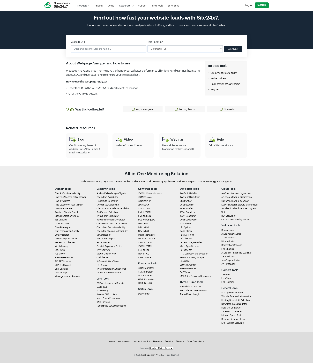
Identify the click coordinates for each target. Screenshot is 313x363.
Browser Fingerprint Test (233, 319)
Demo (111, 5)
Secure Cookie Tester (107, 253)
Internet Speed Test (231, 315)
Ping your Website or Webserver (70, 197)
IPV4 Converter (104, 250)
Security (169, 341)
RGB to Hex (143, 250)
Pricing (99, 5)
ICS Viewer (60, 253)
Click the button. (82, 93)
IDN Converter (145, 257)
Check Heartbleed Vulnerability (112, 223)
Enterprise (173, 5)
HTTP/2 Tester (103, 242)
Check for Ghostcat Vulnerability (112, 231)
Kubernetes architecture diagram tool (239, 204)
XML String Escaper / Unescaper (195, 276)
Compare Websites (64, 208)
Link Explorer (227, 282)
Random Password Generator (111, 219)
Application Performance (177, 181)
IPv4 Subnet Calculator (108, 212)
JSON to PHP (144, 201)
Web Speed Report (106, 238)
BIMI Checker (61, 268)
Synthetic (109, 181)
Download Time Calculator (234, 304)
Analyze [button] (233, 49)
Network (157, 181)
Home (112, 341)
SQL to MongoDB (146, 219)
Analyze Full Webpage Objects (111, 193)
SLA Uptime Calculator (232, 292)
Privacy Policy (124, 341)
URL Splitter (185, 227)
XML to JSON (144, 216)
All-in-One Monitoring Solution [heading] (156, 173)
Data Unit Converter (230, 307)
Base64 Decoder (188, 268)
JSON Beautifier (187, 212)
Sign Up (261, 5)
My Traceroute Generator (109, 272)
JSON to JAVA (145, 197)
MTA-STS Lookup (63, 265)
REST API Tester (187, 234)
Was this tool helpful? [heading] (89, 109)
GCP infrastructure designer (234, 201)
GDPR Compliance (195, 341)
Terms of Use (140, 341)
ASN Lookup (61, 272)
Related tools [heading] (217, 66)
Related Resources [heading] (80, 128)
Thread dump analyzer (190, 286)
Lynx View (226, 278)
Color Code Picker (188, 219)
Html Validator (228, 241)
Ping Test (215, 89)
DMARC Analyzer (63, 227)
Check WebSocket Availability (111, 227)
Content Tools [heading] (229, 270)
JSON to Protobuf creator (150, 193)
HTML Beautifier (146, 283)
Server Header (104, 234)
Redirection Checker (231, 245)
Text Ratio (226, 274)
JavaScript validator (230, 260)
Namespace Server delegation (111, 305)
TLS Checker (61, 219)
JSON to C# (143, 204)
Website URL (78, 41)
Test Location (155, 41)
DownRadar (144, 293)
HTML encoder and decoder (194, 253)
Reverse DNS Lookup (107, 294)
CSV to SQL (143, 231)
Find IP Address (218, 78)
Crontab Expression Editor (109, 246)
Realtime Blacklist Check (66, 212)
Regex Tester (227, 230)
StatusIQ (221, 181)
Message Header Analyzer (67, 276)
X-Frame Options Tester (108, 261)
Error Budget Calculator (232, 323)
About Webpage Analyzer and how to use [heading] (98, 63)
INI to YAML (143, 227)
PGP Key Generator (64, 257)
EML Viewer (60, 250)
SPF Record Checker (65, 242)
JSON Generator (188, 216)
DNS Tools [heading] (103, 278)
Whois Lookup (61, 246)
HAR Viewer (185, 223)
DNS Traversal (103, 302)
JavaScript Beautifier (190, 197)
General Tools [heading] (229, 288)
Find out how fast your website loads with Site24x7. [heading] (156, 18)
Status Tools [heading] (145, 289)
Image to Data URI (147, 234)
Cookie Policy (155, 341)
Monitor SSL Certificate (108, 204)
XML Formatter (145, 271)
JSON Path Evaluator (231, 234)
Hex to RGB (143, 253)
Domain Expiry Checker (66, 238)
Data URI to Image (147, 238)
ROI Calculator (228, 215)
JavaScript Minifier (188, 193)
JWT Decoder (228, 264)
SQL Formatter (145, 275)
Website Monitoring (91, 181)
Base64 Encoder (188, 264)
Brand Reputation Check (67, 216)
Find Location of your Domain (69, 204)
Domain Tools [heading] (63, 188)
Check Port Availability (107, 197)
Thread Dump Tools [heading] (191, 282)
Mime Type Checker (190, 246)
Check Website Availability (223, 73)
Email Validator (62, 234)
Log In (248, 5)
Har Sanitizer (186, 250)
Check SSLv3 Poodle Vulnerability (113, 208)
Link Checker (227, 249)
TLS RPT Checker (63, 261)
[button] (143, 109)
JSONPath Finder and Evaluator (236, 252)
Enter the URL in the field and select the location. (103, 88)
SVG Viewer (185, 272)
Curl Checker (103, 257)
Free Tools (157, 5)
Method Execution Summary (193, 290)
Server (119, 181)
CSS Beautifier (187, 204)
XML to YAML (144, 212)
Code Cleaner (186, 231)
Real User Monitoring (203, 181)
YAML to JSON (145, 242)
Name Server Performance (109, 298)
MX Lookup (102, 287)
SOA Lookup (103, 290)
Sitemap (180, 341)
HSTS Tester (102, 265)
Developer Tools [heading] (189, 188)
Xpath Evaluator (229, 237)
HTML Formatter (146, 279)
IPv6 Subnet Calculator (108, 216)
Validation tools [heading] (230, 225)
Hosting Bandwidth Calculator (235, 300)
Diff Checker (186, 238)
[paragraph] (133, 82)
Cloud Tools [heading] (228, 188)
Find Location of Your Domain (225, 84)
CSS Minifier (186, 201)
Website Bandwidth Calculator (236, 296)
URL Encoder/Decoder (191, 242)
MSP (229, 181)
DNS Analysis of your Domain (110, 283)
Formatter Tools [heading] (147, 263)
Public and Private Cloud (137, 181)
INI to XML (143, 223)
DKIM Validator (62, 223)
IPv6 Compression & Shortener (111, 268)
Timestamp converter (231, 311)
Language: (144, 348)
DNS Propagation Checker (67, 231)
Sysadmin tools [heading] (106, 188)
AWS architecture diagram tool (236, 193)
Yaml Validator (228, 256)
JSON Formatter (146, 268)
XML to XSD (143, 208)
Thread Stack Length (190, 294)
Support (142, 5)
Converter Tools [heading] (147, 188)
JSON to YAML (145, 246)
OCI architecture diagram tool (235, 219)
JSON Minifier (186, 208)
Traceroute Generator (107, 201)
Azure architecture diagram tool (236, 197)
